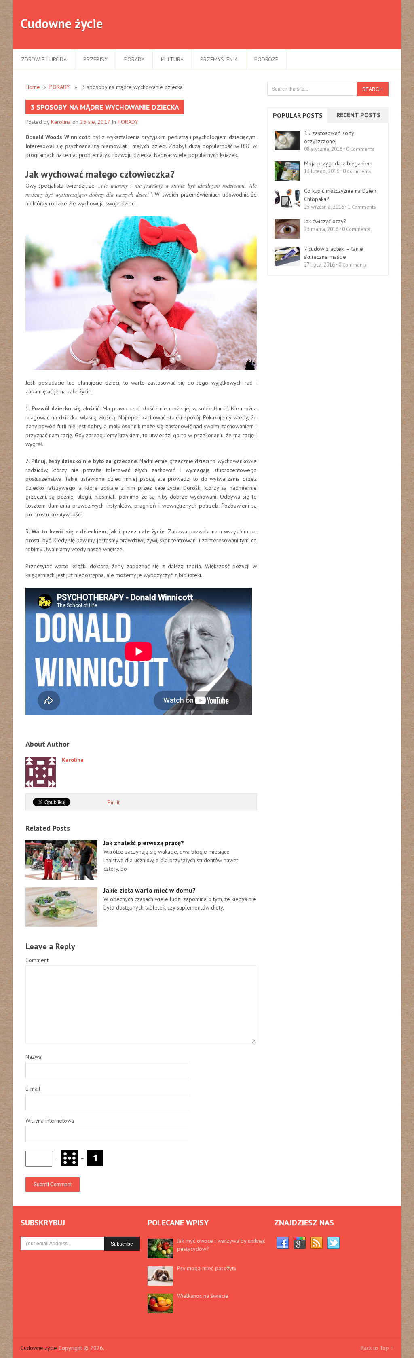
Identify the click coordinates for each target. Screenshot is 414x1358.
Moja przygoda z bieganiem (338, 163)
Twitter (333, 1243)
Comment (37, 960)
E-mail (32, 1088)
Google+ (299, 1243)
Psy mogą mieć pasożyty (207, 1268)
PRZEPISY (95, 59)
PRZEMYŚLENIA (219, 59)
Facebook (282, 1243)
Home (32, 87)
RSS (316, 1243)
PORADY (134, 59)
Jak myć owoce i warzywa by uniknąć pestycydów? (221, 1244)
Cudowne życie (62, 23)
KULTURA (172, 59)
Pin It (114, 802)
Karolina (61, 121)
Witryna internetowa (49, 1120)
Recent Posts (358, 115)
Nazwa (33, 1056)
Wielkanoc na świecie (202, 1295)
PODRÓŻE (266, 59)
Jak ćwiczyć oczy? (325, 221)
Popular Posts (298, 115)
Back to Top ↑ (377, 1348)
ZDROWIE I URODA (44, 59)
